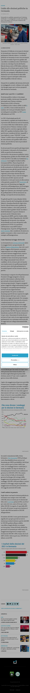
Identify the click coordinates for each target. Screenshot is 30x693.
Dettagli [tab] (12, 331)
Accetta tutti (15, 355)
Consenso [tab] (4, 331)
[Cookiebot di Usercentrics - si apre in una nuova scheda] (22, 327)
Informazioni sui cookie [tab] (22, 331)
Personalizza (14, 360)
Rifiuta (15, 364)
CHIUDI (4, 689)
